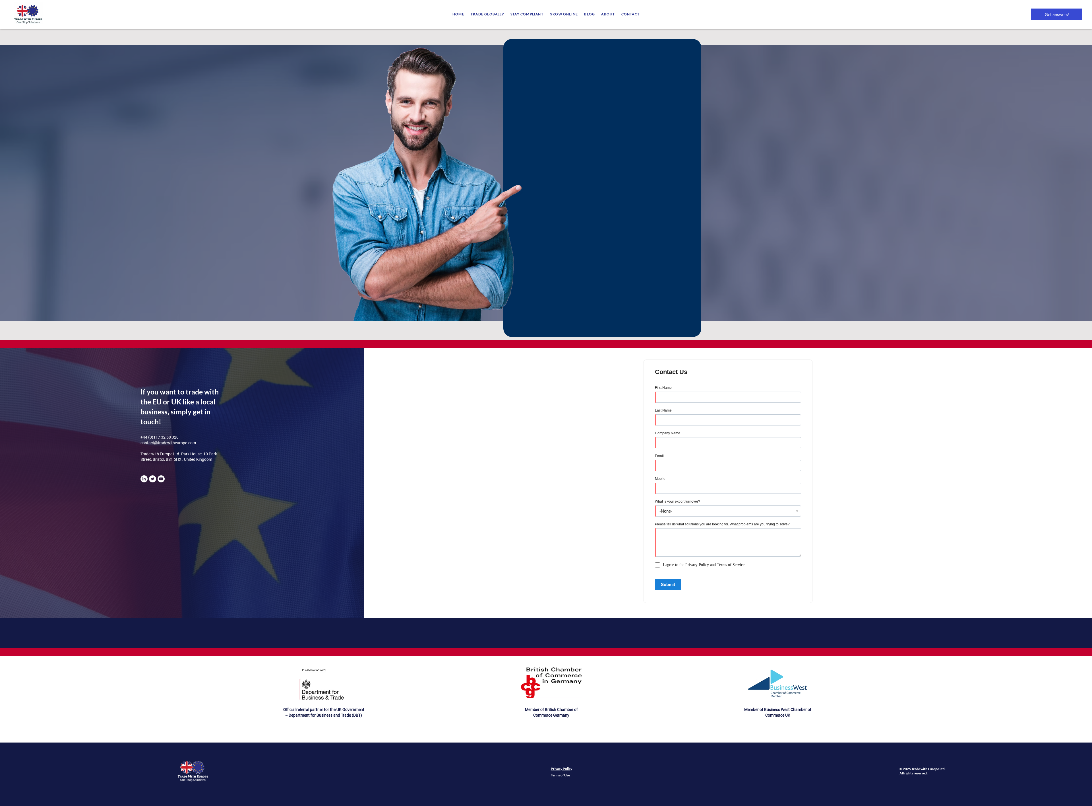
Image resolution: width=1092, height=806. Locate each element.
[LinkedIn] (144, 478)
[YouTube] (161, 478)
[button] (487, 14)
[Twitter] (152, 478)
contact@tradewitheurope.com (168, 443)
